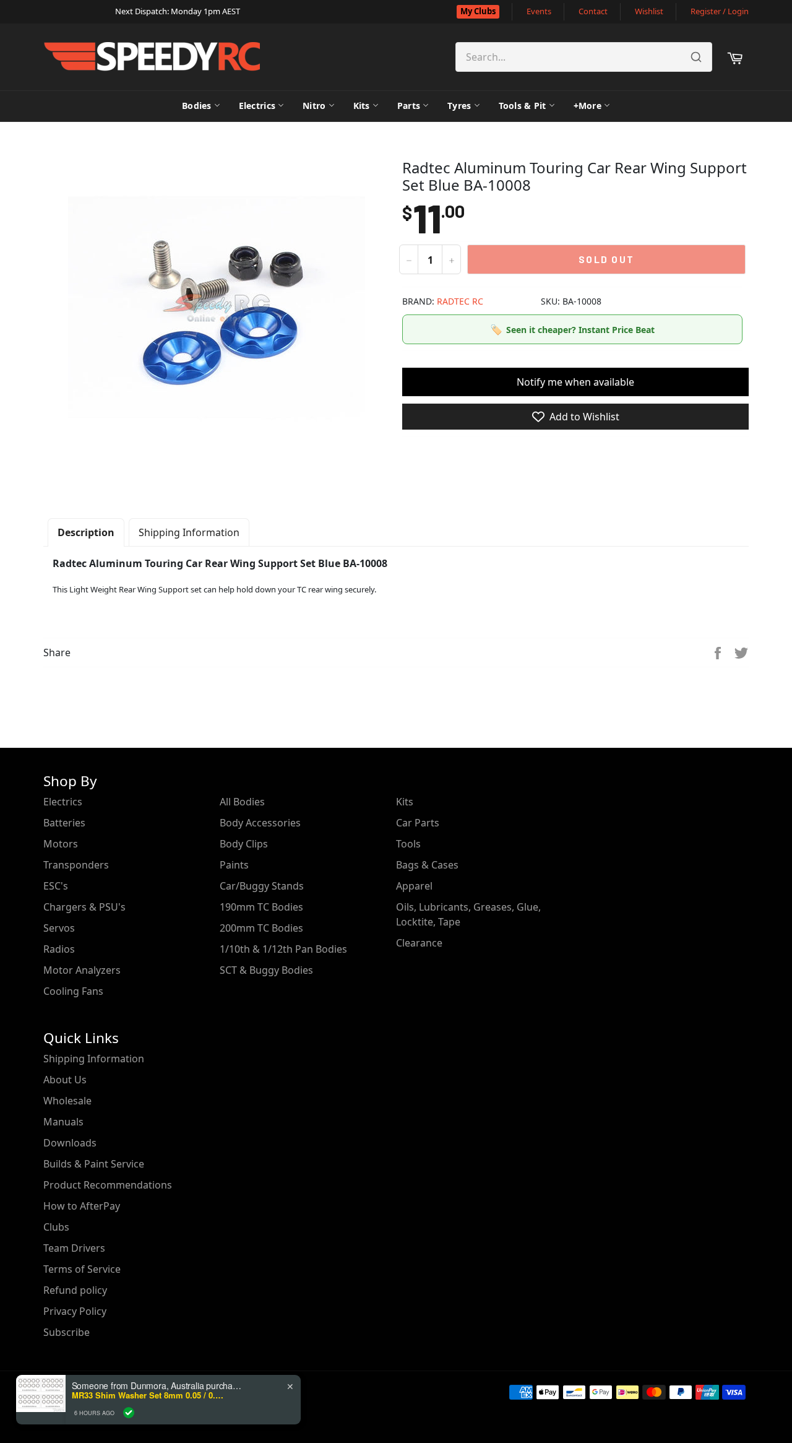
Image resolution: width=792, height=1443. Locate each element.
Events (539, 11)
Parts (408, 105)
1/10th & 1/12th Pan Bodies (283, 949)
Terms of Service (82, 1269)
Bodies (197, 105)
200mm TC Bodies (261, 928)
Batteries (64, 823)
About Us (65, 1079)
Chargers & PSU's (84, 907)
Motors (60, 844)
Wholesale (67, 1100)
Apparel (414, 886)
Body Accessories (260, 823)
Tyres (459, 105)
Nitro (314, 105)
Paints (234, 865)
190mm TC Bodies (261, 907)
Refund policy (75, 1290)
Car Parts (417, 823)
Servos (59, 928)
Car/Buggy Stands (262, 886)
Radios (59, 949)
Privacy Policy (74, 1311)
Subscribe (66, 1332)
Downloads (70, 1143)
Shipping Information (189, 532)
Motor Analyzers (82, 970)
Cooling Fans (73, 991)
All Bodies (242, 801)
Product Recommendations (107, 1185)
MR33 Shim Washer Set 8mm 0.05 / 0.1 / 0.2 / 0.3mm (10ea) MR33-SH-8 (149, 1395)
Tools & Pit (522, 105)
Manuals (63, 1122)
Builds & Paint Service (93, 1164)
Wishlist (649, 11)
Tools (408, 844)
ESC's (55, 886)
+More (587, 105)
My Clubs (478, 11)
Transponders (76, 865)
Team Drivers (74, 1248)
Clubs (56, 1227)
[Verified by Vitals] (128, 1412)
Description (86, 532)
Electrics (257, 105)
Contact (593, 11)
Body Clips (244, 844)
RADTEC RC (460, 301)
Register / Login (720, 11)
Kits (361, 105)
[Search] (696, 57)
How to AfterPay (81, 1206)
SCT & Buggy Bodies (266, 970)
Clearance (419, 943)
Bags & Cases (427, 865)
